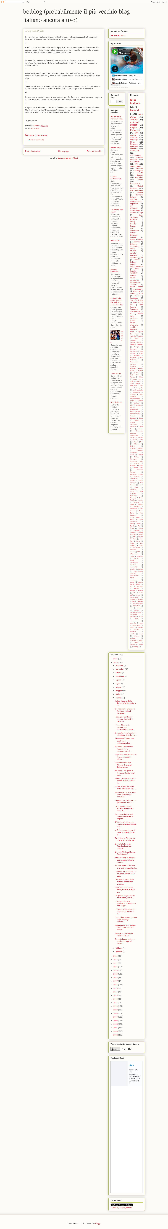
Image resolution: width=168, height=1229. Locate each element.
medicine (139, 177)
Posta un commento (36, 140)
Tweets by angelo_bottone (121, 1208)
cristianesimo (135, 311)
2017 (115, 981)
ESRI (141, 439)
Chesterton (134, 162)
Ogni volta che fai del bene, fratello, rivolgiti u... (125, 889)
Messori (136, 502)
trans (136, 642)
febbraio (119, 948)
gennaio (119, 951)
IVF (136, 164)
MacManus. (134, 496)
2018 (115, 977)
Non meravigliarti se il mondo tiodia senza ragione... (124, 816)
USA (131, 381)
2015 (115, 988)
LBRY (132, 228)
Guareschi (133, 478)
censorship (133, 567)
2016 (115, 985)
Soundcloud (135, 184)
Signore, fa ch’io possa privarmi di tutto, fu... (125, 801)
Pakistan (133, 366)
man (131, 608)
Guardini (136, 476)
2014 (115, 992)
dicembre (120, 665)
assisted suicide (134, 123)
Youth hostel (116, 373)
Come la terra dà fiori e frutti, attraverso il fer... (125, 788)
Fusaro (140, 465)
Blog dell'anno (116, 402)
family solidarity (138, 390)
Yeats (132, 556)
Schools (133, 276)
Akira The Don (135, 411)
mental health (136, 287)
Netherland (133, 508)
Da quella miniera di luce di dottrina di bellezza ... (126, 734)
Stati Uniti (134, 375)
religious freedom (136, 158)
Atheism (136, 260)
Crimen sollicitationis (116, 177)
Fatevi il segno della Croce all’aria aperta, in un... (125, 703)
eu (131, 314)
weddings (135, 647)
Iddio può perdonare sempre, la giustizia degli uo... (124, 719)
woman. (132, 407)
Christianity (134, 151)
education (140, 586)
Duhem (140, 437)
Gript (141, 213)
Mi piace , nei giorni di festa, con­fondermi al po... (125, 773)
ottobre (119, 673)
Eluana (136, 444)
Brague (132, 422)
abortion (134, 119)
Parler (138, 524)
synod (141, 634)
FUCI (132, 454)
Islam (141, 353)
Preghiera (133, 368)
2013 (115, 995)
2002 (115, 1035)
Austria (140, 336)
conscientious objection (135, 202)
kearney (140, 601)
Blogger (98, 1224)
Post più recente (32, 151)
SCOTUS (133, 273)
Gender (133, 213)
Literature (133, 489)
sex (131, 405)
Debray (140, 429)
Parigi (132, 524)
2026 (115, 659)
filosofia (133, 224)
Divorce (139, 193)
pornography (138, 289)
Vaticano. (133, 549)
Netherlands (134, 231)
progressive (136, 625)
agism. (138, 381)
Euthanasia (135, 130)
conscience (134, 280)
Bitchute (139, 168)
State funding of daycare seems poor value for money (125, 860)
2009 (115, 1010)
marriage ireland (135, 612)
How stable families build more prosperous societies (125, 794)
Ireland (134, 110)
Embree (132, 446)
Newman (134, 144)
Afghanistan (134, 409)
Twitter (141, 377)
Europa (136, 347)
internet (140, 599)
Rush (141, 534)
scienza (140, 627)
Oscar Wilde (134, 517)
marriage (134, 140)
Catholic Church (135, 342)
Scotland (136, 373)
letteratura (136, 606)
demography (135, 166)
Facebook (134, 298)
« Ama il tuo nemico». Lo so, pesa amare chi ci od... (125, 873)
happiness (136, 392)
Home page (63, 151)
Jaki (131, 300)
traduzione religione (136, 640)
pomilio (140, 401)
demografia (139, 388)
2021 (115, 967)
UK (136, 133)
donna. (132, 582)
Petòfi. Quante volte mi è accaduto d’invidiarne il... (125, 781)
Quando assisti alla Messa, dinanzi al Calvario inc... (123, 765)
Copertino (136, 242)
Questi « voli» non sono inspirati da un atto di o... (125, 911)
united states (135, 210)
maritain (136, 610)
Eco (141, 442)
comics (140, 569)
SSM (133, 537)
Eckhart (135, 442)
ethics (132, 240)
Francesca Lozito (136, 461)
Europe (133, 226)
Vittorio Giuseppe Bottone (133, 235)
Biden (136, 338)
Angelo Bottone (115, 87)
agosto (119, 680)
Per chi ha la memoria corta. (117, 118)
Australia (133, 336)
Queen (132, 532)
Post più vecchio (94, 151)
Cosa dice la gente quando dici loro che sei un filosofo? (117, 301)
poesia (132, 320)
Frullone (132, 465)
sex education (136, 190)
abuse (132, 560)
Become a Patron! (118, 35)
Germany (133, 349)
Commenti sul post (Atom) (68, 158)
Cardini (140, 175)
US (139, 379)
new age (133, 394)
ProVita (133, 271)
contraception (134, 575)
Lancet (140, 485)
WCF (139, 552)
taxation (136, 636)
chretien (132, 569)
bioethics (134, 148)
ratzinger (136, 403)
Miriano (140, 504)
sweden (132, 634)
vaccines (133, 258)
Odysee (137, 269)
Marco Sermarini (136, 267)
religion (133, 127)
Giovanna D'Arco (136, 474)
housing (132, 599)
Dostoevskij (134, 435)
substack (133, 631)
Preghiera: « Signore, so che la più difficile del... (125, 839)
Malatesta (133, 357)
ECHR (135, 439)
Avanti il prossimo (114, 270)
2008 (115, 1013)
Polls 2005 (115, 241)
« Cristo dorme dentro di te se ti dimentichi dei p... (125, 832)
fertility (132, 222)
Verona (132, 552)
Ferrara (140, 454)
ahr (131, 206)
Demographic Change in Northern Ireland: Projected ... (125, 711)
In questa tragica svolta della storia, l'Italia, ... (125, 896)
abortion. (136, 558)
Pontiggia (136, 530)
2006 (115, 1020)
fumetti (138, 595)
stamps (136, 629)
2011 (115, 1003)
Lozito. (132, 491)
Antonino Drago (135, 414)
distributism (134, 246)
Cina (141, 293)
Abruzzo (136, 291)
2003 (115, 1031)
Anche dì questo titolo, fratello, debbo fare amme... (124, 881)
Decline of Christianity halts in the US (124, 934)
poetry (141, 623)
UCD (134, 379)
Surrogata (134, 309)
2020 (115, 970)
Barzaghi (133, 418)
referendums (135, 155)
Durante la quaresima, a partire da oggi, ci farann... (125, 941)
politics (132, 401)
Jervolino (136, 355)
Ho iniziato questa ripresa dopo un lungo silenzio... (126, 919)
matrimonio (133, 614)
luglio (118, 683)
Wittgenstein (134, 554)
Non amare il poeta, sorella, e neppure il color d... (124, 808)
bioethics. (133, 565)
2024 (115, 956)
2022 (115, 963)
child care (133, 385)
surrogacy (139, 170)
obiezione (133, 621)
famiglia (132, 590)
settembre (120, 676)
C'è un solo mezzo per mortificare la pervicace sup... (125, 824)
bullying (138, 383)
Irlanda (133, 135)
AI (142, 258)
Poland (140, 528)
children (133, 199)
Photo (132, 528)
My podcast (124, 87)
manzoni (140, 608)
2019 (115, 974)
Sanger (140, 370)
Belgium (133, 262)
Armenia (132, 416)
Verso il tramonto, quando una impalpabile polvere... (125, 727)
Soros (138, 541)
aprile (118, 694)
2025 (115, 662)
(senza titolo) (116, 148)
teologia (138, 405)
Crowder (133, 427)
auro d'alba (35, 128)
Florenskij (133, 459)
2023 (115, 959)
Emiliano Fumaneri (136, 448)
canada (140, 179)
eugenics (133, 219)
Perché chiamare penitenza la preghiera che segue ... (125, 903)
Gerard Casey (138, 467)
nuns (136, 618)
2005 (115, 1024)
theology (133, 638)
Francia (136, 463)
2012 (115, 999)
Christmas (133, 424)
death (132, 577)
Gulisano (133, 244)
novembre (120, 669)
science (133, 251)
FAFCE (136, 296)
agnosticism (134, 562)
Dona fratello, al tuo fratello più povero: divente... (124, 846)
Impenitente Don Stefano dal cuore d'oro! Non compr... (125, 927)
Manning (133, 498)
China (132, 293)
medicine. (134, 318)
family (140, 240)
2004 (115, 1028)
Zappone (140, 556)
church (132, 278)
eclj (131, 586)
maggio (119, 691)
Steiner (132, 543)
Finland (136, 457)
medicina (133, 616)
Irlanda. (132, 480)
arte (131, 383)
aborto (140, 173)
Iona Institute (135, 101)
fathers (140, 590)
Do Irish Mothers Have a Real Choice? (125, 853)
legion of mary (138, 603)
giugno (119, 687)
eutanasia (134, 146)
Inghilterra (133, 351)
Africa (132, 331)
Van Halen (136, 547)
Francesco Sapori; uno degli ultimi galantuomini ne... (124, 741)
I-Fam (132, 142)
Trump (141, 545)
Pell (139, 526)
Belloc (141, 418)
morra (141, 616)
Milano (132, 504)
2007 (115, 1017)
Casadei (132, 340)
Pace (131, 519)
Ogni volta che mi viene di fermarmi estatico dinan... (125, 757)
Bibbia (136, 420)
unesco (132, 644)
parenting (133, 623)
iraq (133, 601)
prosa (132, 627)
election (136, 588)
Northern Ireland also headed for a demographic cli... (124, 749)
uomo (141, 644)
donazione (133, 580)
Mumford (136, 506)
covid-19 (133, 137)
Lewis (136, 487)
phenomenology (135, 398)
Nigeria (140, 300)
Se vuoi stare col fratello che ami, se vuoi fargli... (126, 867)
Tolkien (132, 377)
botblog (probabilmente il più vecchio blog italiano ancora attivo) (76, 15)
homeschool (134, 597)
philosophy (134, 208)
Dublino (132, 437)
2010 (115, 1006)
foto (134, 593)
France (132, 264)
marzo (118, 698)
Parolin (132, 526)
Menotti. (140, 500)
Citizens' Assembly (136, 344)
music (132, 249)
